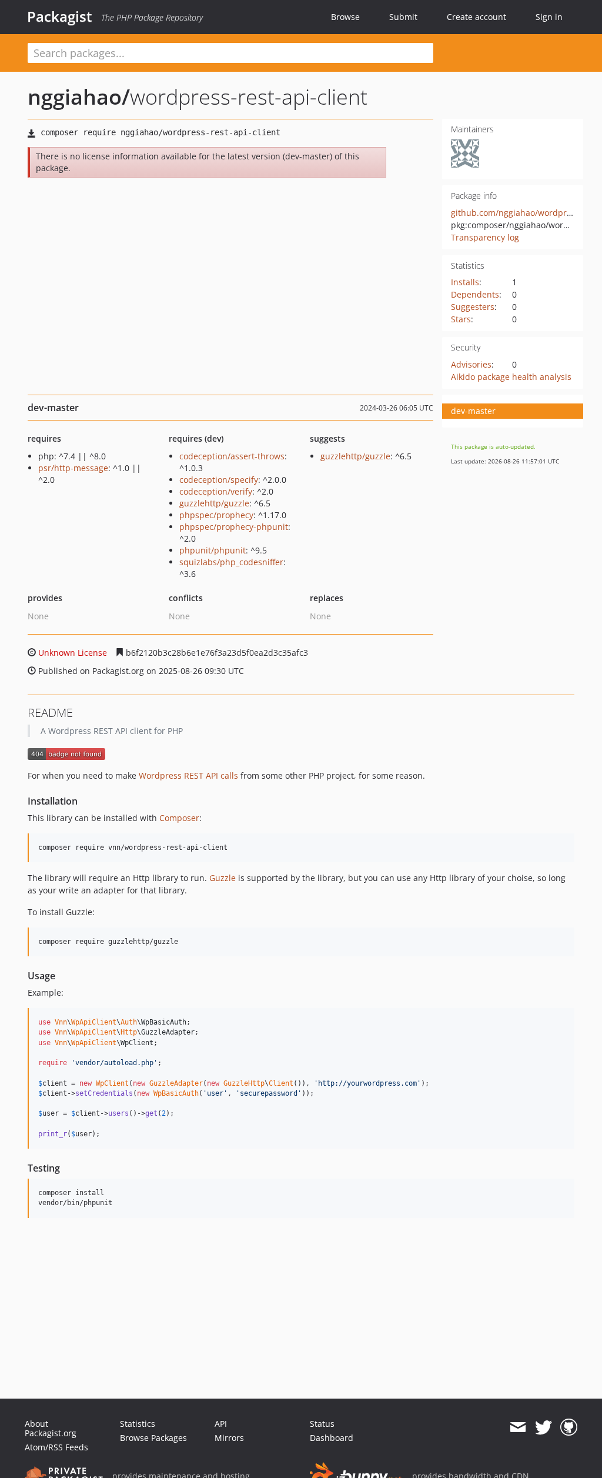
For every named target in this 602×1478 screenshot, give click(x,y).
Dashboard (331, 1437)
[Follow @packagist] (543, 1427)
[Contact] (517, 1427)
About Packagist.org (50, 1428)
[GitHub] (568, 1427)
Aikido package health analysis (511, 376)
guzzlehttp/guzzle (214, 503)
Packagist (59, 16)
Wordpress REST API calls (188, 775)
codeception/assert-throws (232, 456)
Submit (403, 16)
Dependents (475, 294)
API (221, 1423)
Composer (179, 817)
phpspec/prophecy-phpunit (233, 526)
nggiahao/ (79, 96)
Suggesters (472, 306)
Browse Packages (153, 1437)
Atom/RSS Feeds (56, 1447)
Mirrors (229, 1437)
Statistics (137, 1423)
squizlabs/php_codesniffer (231, 562)
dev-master (473, 410)
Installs (465, 282)
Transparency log (485, 237)
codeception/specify (218, 479)
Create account (476, 16)
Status (322, 1423)
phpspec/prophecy (216, 515)
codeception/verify (215, 491)
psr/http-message (73, 467)
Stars (461, 319)
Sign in (549, 16)
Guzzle (222, 877)
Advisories (471, 364)
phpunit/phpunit (212, 550)
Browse (345, 16)
